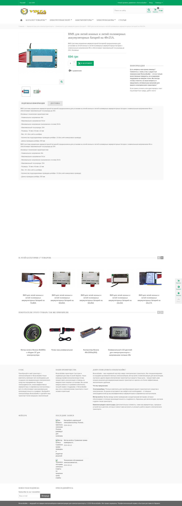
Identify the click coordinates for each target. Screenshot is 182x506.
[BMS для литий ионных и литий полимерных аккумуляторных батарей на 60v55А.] (62, 278)
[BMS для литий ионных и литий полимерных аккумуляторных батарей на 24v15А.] (120, 278)
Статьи (122, 20)
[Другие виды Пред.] (20, 92)
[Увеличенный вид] (61, 82)
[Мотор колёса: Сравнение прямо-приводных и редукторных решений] (59, 448)
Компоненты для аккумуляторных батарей (71, 26)
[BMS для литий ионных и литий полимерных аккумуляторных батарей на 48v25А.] (26, 92)
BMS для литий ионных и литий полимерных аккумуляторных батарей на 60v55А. (62, 299)
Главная (21, 26)
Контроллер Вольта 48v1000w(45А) (91, 351)
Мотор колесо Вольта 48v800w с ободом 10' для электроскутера (33, 352)
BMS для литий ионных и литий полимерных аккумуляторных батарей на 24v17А (149, 299)
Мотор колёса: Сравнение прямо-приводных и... (76, 441)
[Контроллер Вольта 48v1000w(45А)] (91, 333)
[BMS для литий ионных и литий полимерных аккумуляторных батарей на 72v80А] (33, 278)
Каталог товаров (35, 20)
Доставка (55, 103)
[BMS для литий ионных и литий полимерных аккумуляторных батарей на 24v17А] (149, 278)
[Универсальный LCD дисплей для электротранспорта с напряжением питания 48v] (120, 333)
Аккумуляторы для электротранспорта (40, 26)
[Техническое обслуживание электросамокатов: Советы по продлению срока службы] (59, 469)
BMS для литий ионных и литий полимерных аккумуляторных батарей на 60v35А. (91, 299)
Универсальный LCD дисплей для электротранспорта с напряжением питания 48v (120, 352)
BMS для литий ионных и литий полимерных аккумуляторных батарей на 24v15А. (120, 299)
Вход (151, 3)
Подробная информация (33, 103)
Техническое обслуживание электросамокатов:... (73, 461)
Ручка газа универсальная (62, 350)
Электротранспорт (60, 20)
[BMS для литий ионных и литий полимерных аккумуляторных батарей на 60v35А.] (91, 278)
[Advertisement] (148, 47)
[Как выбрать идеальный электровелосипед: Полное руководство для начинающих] (59, 428)
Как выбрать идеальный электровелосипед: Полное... (74, 421)
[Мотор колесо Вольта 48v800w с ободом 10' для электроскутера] (33, 333)
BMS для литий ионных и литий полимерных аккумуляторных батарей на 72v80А (33, 299)
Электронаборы (105, 20)
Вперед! (45, 496)
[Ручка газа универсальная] (62, 333)
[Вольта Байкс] (37, 11)
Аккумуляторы (83, 20)
